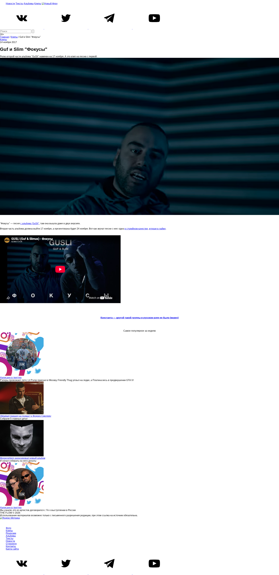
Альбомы (29, 3)
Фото (8, 528)
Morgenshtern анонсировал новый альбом (22, 458)
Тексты (19, 3)
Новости (10, 3)
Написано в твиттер (11, 377)
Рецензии (11, 533)
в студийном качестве (136, 228)
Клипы (37, 3)
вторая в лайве (157, 228)
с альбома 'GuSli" (29, 223)
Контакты (11, 546)
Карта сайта (12, 549)
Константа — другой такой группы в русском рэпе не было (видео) (140, 317)
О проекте (11, 543)
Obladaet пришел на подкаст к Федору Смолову (25, 416)
